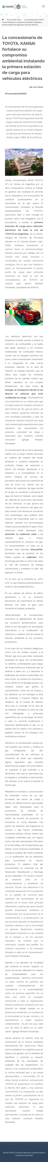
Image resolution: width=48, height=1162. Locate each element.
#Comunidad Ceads (14, 20)
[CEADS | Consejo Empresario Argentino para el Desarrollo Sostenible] (14, 6)
